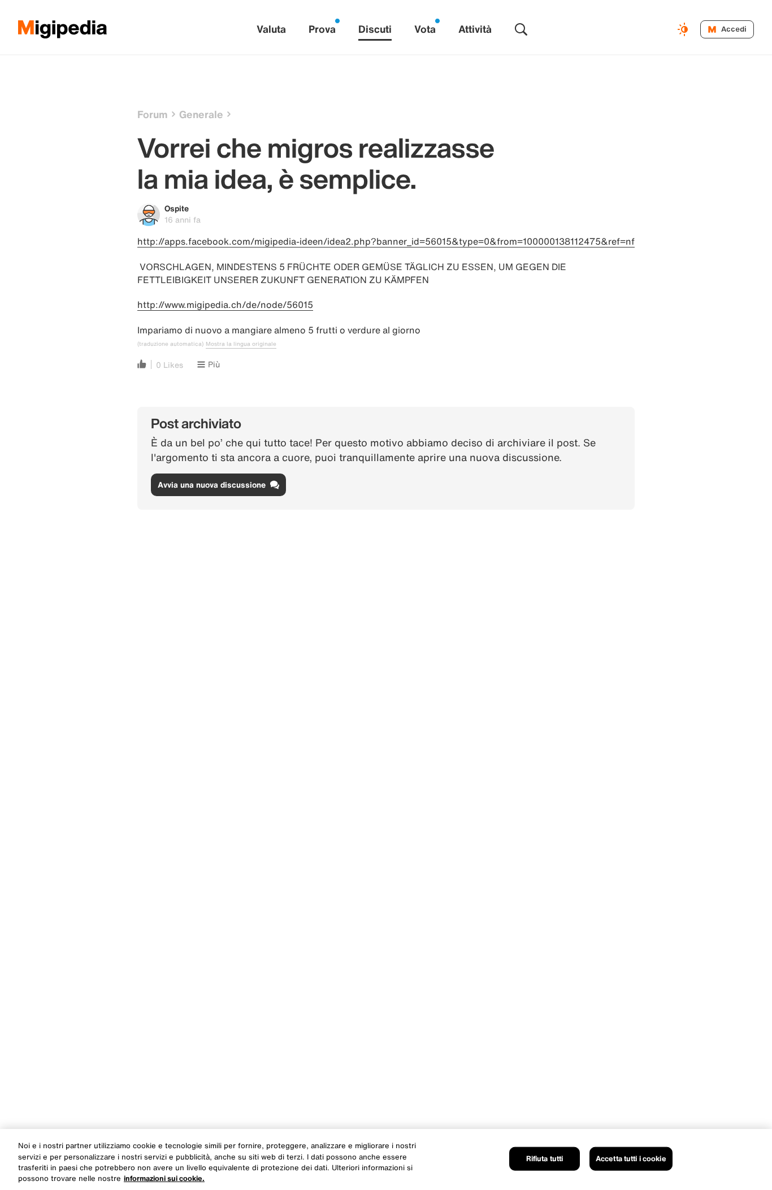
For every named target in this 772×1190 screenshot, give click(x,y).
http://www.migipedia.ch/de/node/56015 (225, 304)
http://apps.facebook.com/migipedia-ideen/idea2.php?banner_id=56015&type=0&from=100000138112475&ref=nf (386, 241)
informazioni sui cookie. (164, 1178)
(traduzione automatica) (170, 344)
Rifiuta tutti (544, 1158)
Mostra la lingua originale (241, 344)
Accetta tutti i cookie (631, 1158)
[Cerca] (521, 29)
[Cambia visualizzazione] (684, 29)
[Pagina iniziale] (62, 29)
